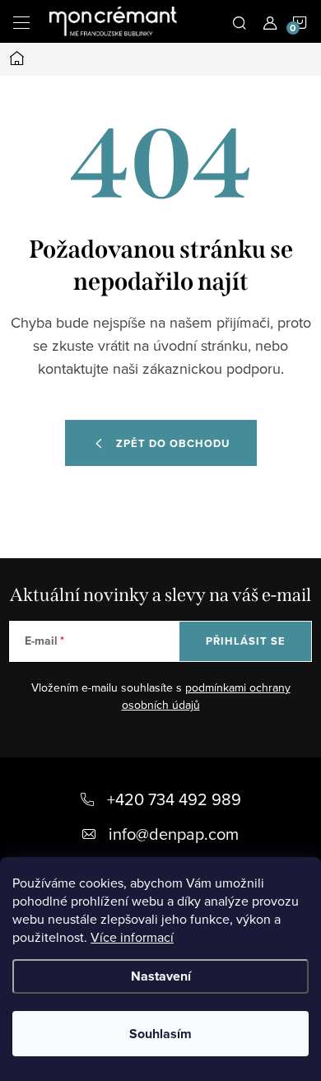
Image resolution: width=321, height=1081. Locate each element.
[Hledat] (239, 21)
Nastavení (161, 976)
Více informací (132, 937)
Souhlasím (160, 1033)
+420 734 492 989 (174, 799)
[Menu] (21, 21)
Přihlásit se (246, 641)
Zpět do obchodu (173, 443)
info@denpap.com (174, 834)
